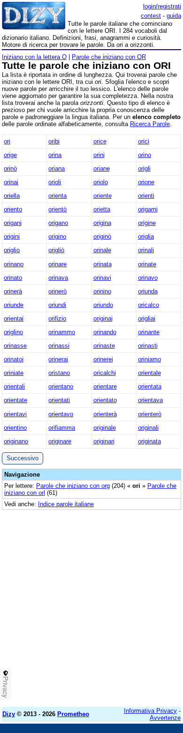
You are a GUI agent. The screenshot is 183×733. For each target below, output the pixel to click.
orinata (102, 264)
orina (54, 154)
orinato (13, 277)
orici (143, 141)
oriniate (13, 372)
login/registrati (162, 6)
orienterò (149, 414)
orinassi (58, 345)
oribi (54, 141)
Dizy (8, 714)
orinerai (58, 359)
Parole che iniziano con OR (109, 56)
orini (99, 154)
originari (103, 441)
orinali (146, 250)
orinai (11, 182)
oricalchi (104, 372)
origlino (13, 332)
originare (59, 441)
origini (12, 236)
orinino (102, 291)
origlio (12, 250)
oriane (101, 168)
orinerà (13, 291)
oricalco (148, 304)
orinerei (103, 359)
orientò (57, 209)
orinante (149, 332)
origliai (146, 318)
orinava (58, 277)
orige (10, 154)
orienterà (105, 414)
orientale (149, 372)
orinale (102, 250)
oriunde (13, 304)
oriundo (103, 304)
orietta (101, 209)
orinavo (148, 277)
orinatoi (13, 359)
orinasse (15, 345)
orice (100, 141)
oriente (102, 195)
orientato (105, 400)
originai (103, 318)
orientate (15, 400)
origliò (56, 250)
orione (146, 182)
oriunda (148, 291)
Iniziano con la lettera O (34, 56)
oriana (56, 168)
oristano (59, 372)
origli (144, 168)
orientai (13, 318)
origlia (146, 236)
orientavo (60, 414)
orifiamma (61, 427)
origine (147, 222)
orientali (14, 386)
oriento (13, 209)
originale (104, 427)
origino (57, 236)
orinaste (104, 345)
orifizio (57, 318)
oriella (12, 195)
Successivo (22, 458)
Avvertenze (165, 717)
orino (144, 154)
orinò (10, 168)
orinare (57, 264)
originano (16, 441)
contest (151, 15)
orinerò (57, 291)
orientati (59, 400)
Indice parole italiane (66, 504)
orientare (105, 386)
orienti (146, 195)
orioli (54, 182)
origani (13, 222)
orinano (13, 264)
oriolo (100, 182)
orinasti (148, 345)
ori (7, 141)
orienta (57, 195)
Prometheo (73, 714)
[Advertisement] (91, 608)
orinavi (102, 277)
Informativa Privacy (150, 710)
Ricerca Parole (150, 123)
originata (149, 441)
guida (174, 15)
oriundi (57, 304)
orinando (104, 332)
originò (102, 236)
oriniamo (149, 359)
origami (148, 209)
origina (102, 222)
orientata (149, 386)
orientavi (15, 414)
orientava (150, 400)
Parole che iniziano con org (73, 485)
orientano (60, 386)
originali (148, 427)
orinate (147, 264)
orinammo (61, 332)
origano (58, 222)
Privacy (5, 687)
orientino (15, 427)
